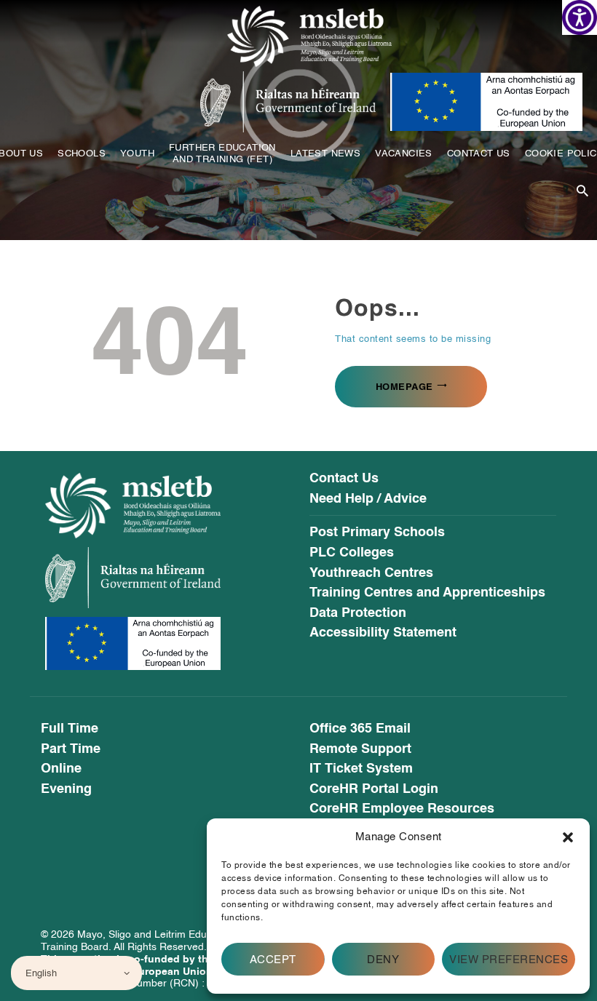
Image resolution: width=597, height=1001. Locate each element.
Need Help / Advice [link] (368, 499)
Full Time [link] (69, 729)
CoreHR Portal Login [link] (373, 789)
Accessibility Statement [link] (382, 633)
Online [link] (61, 769)
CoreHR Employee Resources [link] (401, 809)
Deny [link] (383, 959)
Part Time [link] (70, 749)
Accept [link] (273, 959)
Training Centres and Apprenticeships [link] (427, 593)
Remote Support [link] (360, 749)
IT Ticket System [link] (361, 769)
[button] (568, 837)
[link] (579, 17)
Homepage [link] (404, 386)
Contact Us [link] (344, 478)
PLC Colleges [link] (351, 553)
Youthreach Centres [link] (371, 573)
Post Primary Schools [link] (377, 532)
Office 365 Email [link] (360, 729)
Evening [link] (66, 789)
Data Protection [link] (357, 613)
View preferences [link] (508, 959)
